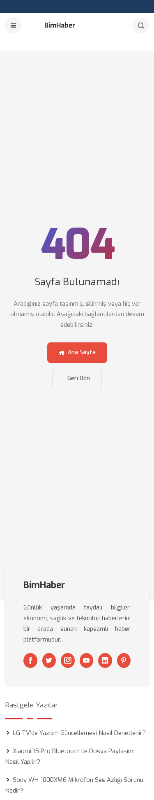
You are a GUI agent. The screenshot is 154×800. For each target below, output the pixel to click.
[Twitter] (49, 660)
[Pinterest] (124, 660)
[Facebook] (30, 660)
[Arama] (141, 25)
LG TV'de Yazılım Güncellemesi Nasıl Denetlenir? (79, 733)
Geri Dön (78, 378)
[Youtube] (87, 660)
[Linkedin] (105, 660)
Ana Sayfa (82, 352)
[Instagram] (68, 660)
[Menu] (13, 25)
